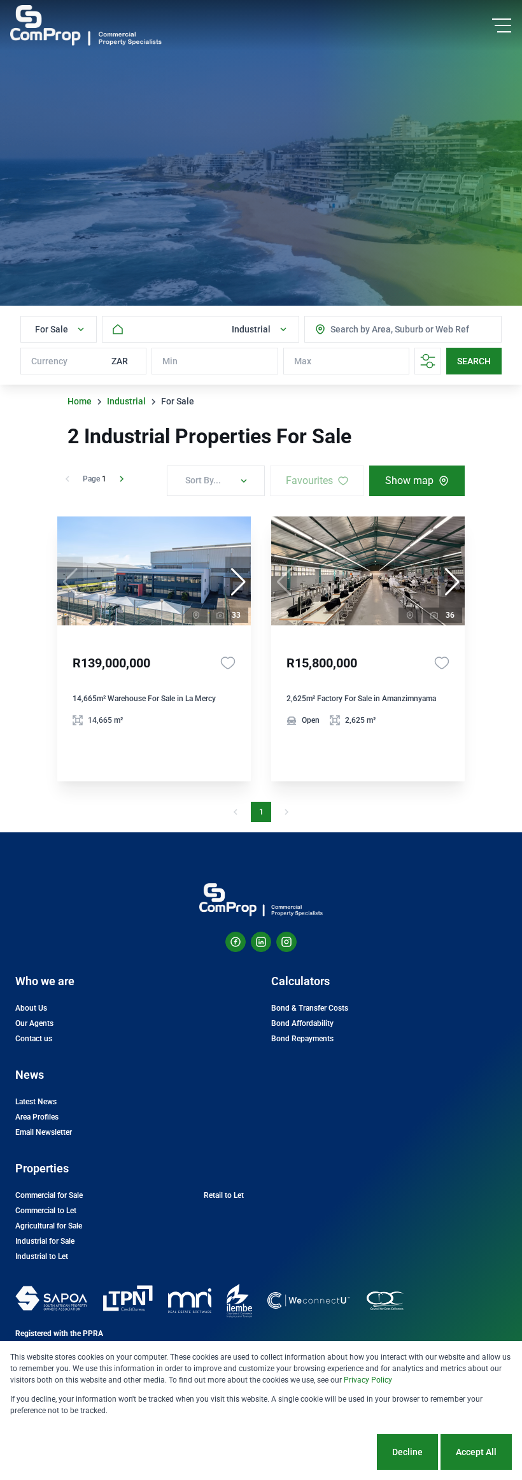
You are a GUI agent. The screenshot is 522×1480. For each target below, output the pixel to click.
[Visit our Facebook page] (235, 942)
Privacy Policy (368, 1380)
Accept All (476, 1452)
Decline (407, 1452)
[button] (238, 582)
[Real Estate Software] (189, 1300)
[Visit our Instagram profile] (286, 942)
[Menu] (501, 25)
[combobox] (381, 329)
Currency (49, 361)
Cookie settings (327, 1452)
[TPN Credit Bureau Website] (127, 1300)
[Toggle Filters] (427, 361)
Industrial (126, 401)
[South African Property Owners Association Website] (51, 1300)
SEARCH (474, 361)
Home (79, 401)
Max (302, 361)
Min (170, 361)
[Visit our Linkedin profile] (261, 942)
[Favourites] (228, 663)
